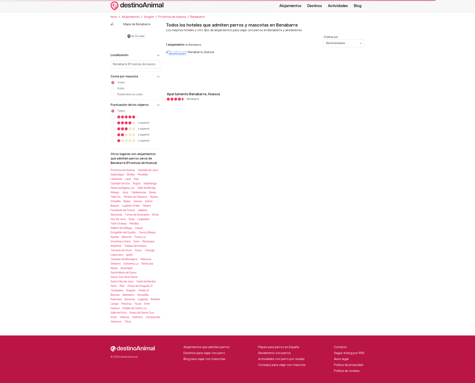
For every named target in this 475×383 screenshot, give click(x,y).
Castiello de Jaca (148, 170)
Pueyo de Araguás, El (140, 286)
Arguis (136, 183)
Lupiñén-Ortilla (131, 206)
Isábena (142, 210)
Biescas (115, 295)
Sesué (138, 228)
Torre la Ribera (147, 232)
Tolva (128, 321)
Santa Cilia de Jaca (122, 281)
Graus (138, 250)
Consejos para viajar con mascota (281, 365)
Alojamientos (131, 17)
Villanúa (124, 317)
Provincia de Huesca (172, 17)
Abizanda (116, 214)
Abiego (115, 192)
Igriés (129, 255)
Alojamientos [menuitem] (290, 6)
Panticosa (147, 264)
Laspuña (143, 299)
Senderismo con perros (274, 353)
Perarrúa (126, 304)
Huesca (115, 308)
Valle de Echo (119, 313)
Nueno (154, 197)
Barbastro (128, 295)
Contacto (340, 347)
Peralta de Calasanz (135, 197)
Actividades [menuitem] (338, 6)
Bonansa (130, 299)
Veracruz (116, 321)
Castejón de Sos (120, 183)
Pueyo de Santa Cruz (142, 313)
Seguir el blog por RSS (349, 353)
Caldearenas (138, 192)
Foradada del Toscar (123, 210)
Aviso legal (341, 359)
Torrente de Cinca (121, 250)
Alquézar (116, 246)
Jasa (128, 179)
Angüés (130, 290)
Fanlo (114, 286)
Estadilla (116, 201)
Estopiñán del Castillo (123, 232)
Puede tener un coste (129, 94)
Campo (137, 201)
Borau (152, 192)
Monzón (127, 237)
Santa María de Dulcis (123, 272)
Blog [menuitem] (357, 6)
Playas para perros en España (278, 347)
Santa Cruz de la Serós (124, 277)
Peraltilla (143, 174)
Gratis (120, 88)
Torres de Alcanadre (137, 214)
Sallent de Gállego (121, 228)
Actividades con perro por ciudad (281, 359)
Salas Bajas (117, 174)
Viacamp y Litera (120, 241)
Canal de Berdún (146, 281)
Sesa (132, 219)
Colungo (150, 250)
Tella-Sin (116, 197)
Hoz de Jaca (118, 219)
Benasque (148, 241)
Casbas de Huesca (135, 246)
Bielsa (127, 201)
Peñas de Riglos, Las (122, 188)
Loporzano (117, 255)
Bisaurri (115, 206)
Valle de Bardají (146, 188)
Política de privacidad (348, 365)
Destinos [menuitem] (314, 6)
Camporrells (153, 317)
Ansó (114, 317)
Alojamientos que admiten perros (207, 347)
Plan (122, 286)
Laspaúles (143, 219)
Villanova (145, 259)
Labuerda (116, 179)
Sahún (149, 201)
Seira (136, 241)
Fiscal (138, 304)
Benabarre (197, 17)
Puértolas (116, 299)
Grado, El (143, 290)
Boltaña (155, 299)
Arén (147, 304)
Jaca (125, 192)
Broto (155, 214)
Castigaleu (117, 290)
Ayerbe (115, 237)
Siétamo (116, 264)
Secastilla (143, 295)
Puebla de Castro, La (134, 308)
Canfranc (137, 317)
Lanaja (114, 304)
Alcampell (126, 268)
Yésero (146, 206)
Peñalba (134, 223)
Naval (114, 268)
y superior (144, 123)
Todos (121, 82)
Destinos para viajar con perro (204, 353)
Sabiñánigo (150, 183)
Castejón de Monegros (124, 259)
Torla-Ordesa (118, 223)
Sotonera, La (131, 264)
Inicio (114, 17)
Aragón (149, 17)
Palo (136, 179)
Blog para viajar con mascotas (204, 359)
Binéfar (131, 174)
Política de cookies (347, 371)
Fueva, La (140, 237)
